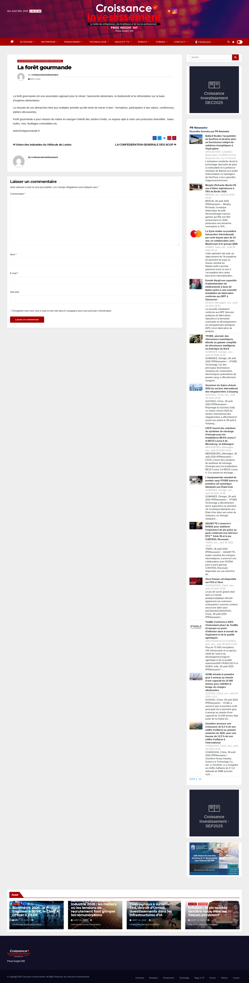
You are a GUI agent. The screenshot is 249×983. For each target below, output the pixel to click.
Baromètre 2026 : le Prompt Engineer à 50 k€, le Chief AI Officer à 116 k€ (36, 911)
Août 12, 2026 (198, 920)
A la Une (16, 904)
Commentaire (17, 194)
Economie (26, 42)
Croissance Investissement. (78, 977)
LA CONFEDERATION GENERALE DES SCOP (144, 144)
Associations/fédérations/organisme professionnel (40, 61)
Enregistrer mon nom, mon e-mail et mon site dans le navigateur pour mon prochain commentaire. (62, 311)
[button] (228, 42)
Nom (13, 254)
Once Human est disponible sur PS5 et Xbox (220, 580)
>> (200, 779)
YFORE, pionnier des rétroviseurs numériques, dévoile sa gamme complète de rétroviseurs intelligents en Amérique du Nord (220, 342)
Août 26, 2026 (22, 920)
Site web (14, 292)
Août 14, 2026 (139, 920)
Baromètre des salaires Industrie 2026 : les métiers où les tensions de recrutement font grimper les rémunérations (93, 907)
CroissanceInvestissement (44, 74)
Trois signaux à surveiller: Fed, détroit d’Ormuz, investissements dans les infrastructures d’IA (151, 909)
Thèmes (161, 42)
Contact (180, 42)
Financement (72, 42)
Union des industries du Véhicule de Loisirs (43, 144)
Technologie (98, 42)
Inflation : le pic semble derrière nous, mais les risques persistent (207, 911)
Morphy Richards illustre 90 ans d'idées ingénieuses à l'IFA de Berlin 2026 (220, 188)
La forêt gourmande (44, 67)
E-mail (14, 273)
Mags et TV (122, 42)
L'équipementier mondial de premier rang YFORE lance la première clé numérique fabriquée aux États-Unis (221, 482)
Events (143, 42)
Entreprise (48, 42)
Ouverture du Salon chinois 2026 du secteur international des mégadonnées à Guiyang (221, 388)
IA (23, 904)
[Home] (12, 41)
